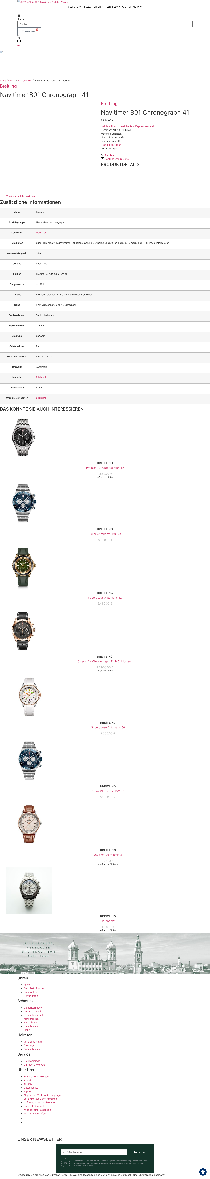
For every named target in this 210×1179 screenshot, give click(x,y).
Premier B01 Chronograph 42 (105, 467)
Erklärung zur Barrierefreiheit (40, 1098)
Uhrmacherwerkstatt (35, 1064)
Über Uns (73, 7)
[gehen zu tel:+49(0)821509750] (19, 37)
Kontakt (28, 1080)
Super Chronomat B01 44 (105, 534)
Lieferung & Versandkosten (39, 1102)
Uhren (97, 7)
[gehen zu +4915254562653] (18, 45)
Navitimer (41, 232)
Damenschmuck (33, 1007)
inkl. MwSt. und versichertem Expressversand (127, 126)
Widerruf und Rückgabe (37, 1109)
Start (3, 80)
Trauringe (29, 1045)
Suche (20, 19)
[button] (105, 15)
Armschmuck (31, 1018)
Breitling (8, 86)
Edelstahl (41, 377)
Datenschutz (31, 1087)
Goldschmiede (32, 1060)
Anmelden (139, 1152)
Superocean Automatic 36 (108, 727)
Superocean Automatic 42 (105, 597)
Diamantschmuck (34, 1015)
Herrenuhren (25, 80)
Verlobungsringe (33, 1041)
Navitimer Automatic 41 (108, 855)
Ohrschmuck (31, 1026)
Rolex (87, 7)
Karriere (28, 1083)
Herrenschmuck (33, 1011)
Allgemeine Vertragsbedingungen (43, 1095)
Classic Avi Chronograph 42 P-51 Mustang (105, 661)
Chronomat (108, 921)
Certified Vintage (116, 7)
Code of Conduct (34, 1106)
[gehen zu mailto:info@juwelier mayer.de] (19, 41)
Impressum (30, 1091)
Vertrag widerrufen (35, 1113)
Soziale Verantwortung (37, 1076)
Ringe (27, 1029)
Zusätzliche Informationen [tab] (21, 196)
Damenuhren (31, 992)
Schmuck (134, 7)
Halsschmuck (31, 1022)
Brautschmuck (32, 1049)
